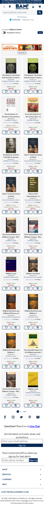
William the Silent (33, 273)
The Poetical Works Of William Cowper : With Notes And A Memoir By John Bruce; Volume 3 (33, 235)
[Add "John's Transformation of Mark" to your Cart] (38, 171)
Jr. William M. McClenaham (13, 82)
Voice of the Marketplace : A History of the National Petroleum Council (33, 195)
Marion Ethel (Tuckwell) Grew (11, 317)
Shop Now (22, 53)
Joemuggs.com (26, 501)
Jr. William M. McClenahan (35, 82)
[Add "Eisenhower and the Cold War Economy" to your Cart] (16, 171)
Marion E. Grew (33, 317)
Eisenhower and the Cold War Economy (11, 156)
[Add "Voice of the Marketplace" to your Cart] (38, 212)
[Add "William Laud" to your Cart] (16, 288)
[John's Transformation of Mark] (32, 145)
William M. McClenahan (11, 161)
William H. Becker (9, 81)
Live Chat (35, 426)
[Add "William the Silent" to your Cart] (38, 288)
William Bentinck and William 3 (33, 312)
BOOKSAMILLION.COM (10, 501)
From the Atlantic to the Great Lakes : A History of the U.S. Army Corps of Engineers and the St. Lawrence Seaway (33, 115)
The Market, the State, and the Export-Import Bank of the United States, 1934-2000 (33, 76)
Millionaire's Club (28, 20)
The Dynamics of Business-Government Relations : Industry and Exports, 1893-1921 (11, 115)
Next (25, 411)
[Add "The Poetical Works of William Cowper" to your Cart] (16, 251)
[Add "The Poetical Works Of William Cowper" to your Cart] (38, 251)
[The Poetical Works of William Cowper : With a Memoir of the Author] (10, 225)
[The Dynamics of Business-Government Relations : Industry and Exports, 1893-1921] (11, 105)
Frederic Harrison (30, 277)
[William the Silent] (33, 264)
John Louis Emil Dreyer (36, 357)
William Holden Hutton (11, 277)
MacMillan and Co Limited (35, 278)
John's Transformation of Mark (33, 156)
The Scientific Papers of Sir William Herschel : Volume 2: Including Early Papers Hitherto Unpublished (33, 351)
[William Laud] (11, 264)
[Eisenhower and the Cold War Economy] (10, 145)
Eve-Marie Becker (31, 161)
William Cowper (11, 240)
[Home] (22, 6)
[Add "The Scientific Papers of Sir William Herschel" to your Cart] (38, 366)
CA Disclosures (16, 503)
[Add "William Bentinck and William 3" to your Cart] (38, 327)
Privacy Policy (28, 503)
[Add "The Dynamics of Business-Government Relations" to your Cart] (16, 132)
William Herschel (30, 356)
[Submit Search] (39, 12)
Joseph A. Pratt (30, 200)
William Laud (11, 273)
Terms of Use (38, 501)
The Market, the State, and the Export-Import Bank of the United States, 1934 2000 (11, 76)
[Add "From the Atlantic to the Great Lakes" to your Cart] (38, 132)
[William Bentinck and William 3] (32, 302)
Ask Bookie (16, 20)
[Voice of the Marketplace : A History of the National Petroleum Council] (33, 184)
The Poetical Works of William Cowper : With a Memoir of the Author (11, 235)
